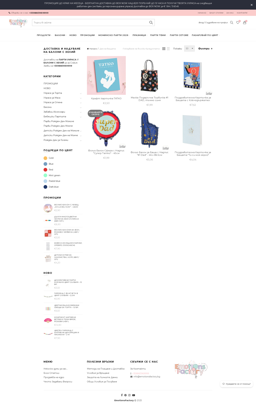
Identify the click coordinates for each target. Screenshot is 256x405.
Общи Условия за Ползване (102, 381)
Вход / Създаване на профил (213, 22)
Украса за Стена (53, 102)
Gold (51, 158)
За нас (230, 13)
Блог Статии (51, 373)
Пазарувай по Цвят (205, 35)
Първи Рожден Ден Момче (58, 126)
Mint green (54, 175)
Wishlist (239, 21)
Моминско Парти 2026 (113, 35)
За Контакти (138, 368)
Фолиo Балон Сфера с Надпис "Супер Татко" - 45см (106, 152)
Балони (60, 35)
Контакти (242, 13)
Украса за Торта (53, 93)
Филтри (203, 48)
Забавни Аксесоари (54, 111)
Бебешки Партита (55, 116)
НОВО (47, 88)
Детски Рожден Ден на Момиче (61, 130)
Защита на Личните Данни (102, 377)
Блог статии (216, 13)
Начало (202, 13)
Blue (51, 164)
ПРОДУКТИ (44, 35)
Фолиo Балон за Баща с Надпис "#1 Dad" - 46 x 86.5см (149, 153)
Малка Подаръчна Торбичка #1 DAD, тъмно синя (149, 99)
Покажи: (177, 48)
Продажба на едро (54, 377)
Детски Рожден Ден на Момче (61, 135)
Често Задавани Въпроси (58, 381)
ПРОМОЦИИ (87, 35)
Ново (73, 35)
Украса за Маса (52, 97)
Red (51, 169)
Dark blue (54, 186)
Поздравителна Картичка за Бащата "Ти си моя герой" (193, 153)
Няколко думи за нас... (56, 368)
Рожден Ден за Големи (56, 140)
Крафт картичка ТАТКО (106, 98)
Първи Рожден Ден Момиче (59, 121)
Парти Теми (158, 35)
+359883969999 (38, 13)
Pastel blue (54, 181)
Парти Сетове (179, 35)
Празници (139, 35)
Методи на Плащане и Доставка (105, 368)
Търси (151, 22)
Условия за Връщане (98, 373)
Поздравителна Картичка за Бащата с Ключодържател (193, 99)
